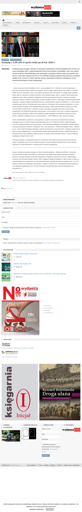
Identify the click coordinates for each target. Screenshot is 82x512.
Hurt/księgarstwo (26, 22)
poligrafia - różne (16, 59)
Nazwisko (5, 222)
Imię (3, 217)
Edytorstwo (36, 22)
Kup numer (47, 306)
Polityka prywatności (36, 509)
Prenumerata (48, 308)
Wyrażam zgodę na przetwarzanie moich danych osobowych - (29, 227)
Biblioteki (18, 22)
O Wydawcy (73, 22)
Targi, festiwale (55, 22)
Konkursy (45, 22)
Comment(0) (27, 65)
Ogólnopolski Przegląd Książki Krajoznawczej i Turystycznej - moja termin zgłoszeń (39, 274)
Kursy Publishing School (9, 357)
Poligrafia (64, 22)
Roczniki (47, 310)
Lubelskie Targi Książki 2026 (22, 264)
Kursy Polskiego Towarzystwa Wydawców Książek (18, 348)
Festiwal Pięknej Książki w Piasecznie (25, 254)
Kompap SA (10, 188)
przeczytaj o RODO (49, 227)
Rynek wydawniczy (7, 22)
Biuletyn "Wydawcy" (17, 65)
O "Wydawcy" (48, 313)
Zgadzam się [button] (50, 509)
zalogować (13, 202)
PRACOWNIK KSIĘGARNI (51, 243)
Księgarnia (5, 25)
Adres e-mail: (6, 212)
